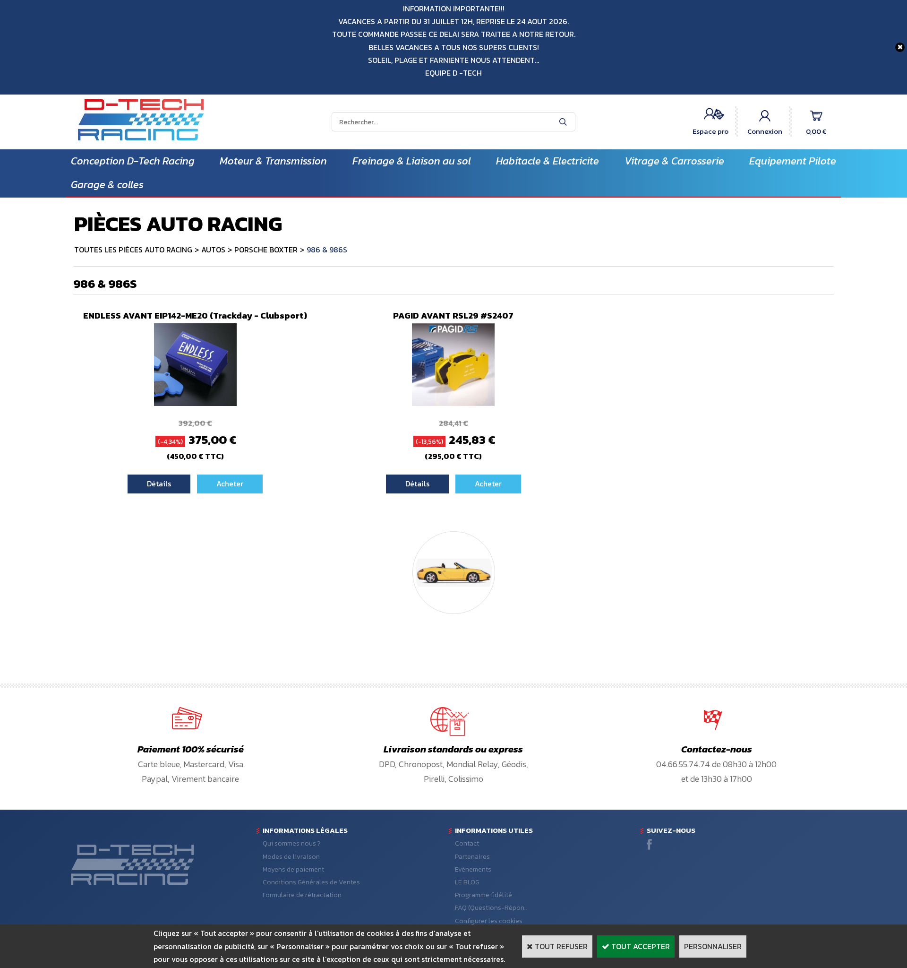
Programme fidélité (483, 895)
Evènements (473, 869)
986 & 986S (327, 249)
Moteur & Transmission (273, 161)
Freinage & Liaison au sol (411, 161)
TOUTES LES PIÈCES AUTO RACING (133, 249)
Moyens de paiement (293, 869)
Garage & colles (107, 184)
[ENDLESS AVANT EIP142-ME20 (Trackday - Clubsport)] (195, 403)
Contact (467, 843)
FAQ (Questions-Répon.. (491, 908)
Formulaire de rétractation (302, 895)
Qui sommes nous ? (292, 843)
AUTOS (213, 249)
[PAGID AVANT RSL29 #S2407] (453, 403)
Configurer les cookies (488, 921)
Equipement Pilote (792, 161)
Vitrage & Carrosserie (674, 161)
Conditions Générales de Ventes (311, 882)
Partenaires (472, 857)
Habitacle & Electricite (547, 161)
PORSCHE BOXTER (266, 249)
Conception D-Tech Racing (133, 161)
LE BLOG (467, 882)
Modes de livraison (291, 857)
